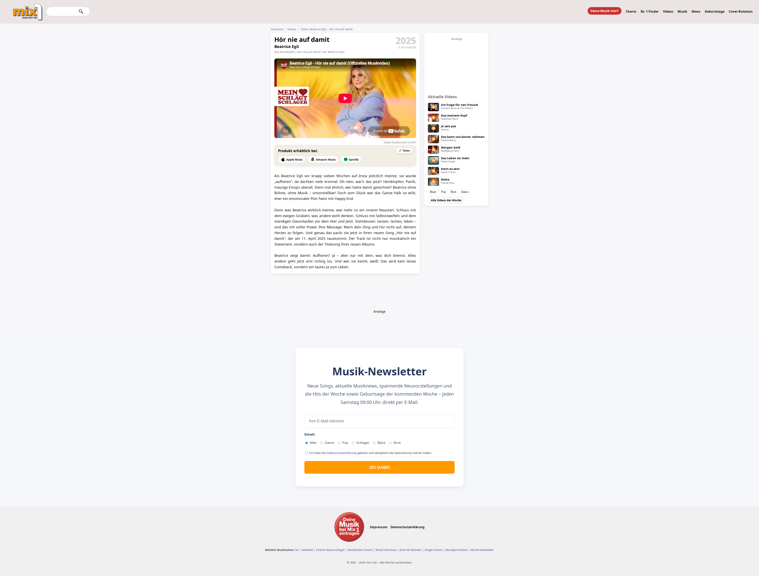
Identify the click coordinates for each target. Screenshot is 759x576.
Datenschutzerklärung (342, 453)
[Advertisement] (456, 65)
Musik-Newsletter (482, 550)
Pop (443, 192)
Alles (313, 442)
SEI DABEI (379, 467)
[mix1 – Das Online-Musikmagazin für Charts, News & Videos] (26, 9)
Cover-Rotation (741, 11)
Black (433, 192)
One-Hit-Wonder (411, 550)
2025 (406, 40)
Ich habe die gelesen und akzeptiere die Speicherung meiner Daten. (370, 453)
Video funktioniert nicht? (400, 142)
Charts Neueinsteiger (331, 550)
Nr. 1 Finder (650, 11)
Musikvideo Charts (360, 550)
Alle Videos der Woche (446, 200)
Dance (464, 192)
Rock (453, 192)
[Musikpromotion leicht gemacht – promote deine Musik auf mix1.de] (349, 527)
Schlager (362, 442)
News (696, 11)
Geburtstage (714, 11)
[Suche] (81, 11)
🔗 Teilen (404, 150)
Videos (668, 11)
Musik (682, 11)
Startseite (277, 29)
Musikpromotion (457, 550)
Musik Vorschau (386, 550)
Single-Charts (434, 550)
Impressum (378, 527)
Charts (631, 11)
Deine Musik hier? (604, 11)
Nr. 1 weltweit (304, 550)
